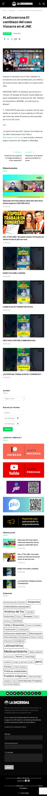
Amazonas (22, 602)
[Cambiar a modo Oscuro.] (39, 4)
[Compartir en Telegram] (19, 39)
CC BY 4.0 (20, 781)
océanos (7, 662)
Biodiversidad (9, 617)
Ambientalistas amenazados (17, 606)
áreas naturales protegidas (11, 684)
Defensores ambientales (15, 633)
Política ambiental (20, 667)
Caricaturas (7, 621)
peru (31, 662)
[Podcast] (28, 693)
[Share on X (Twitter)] (12, 39)
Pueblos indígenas (15, 676)
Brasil (36, 617)
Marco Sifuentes (23, 778)
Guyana (40, 637)
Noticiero (7, 33)
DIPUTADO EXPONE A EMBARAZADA (19, 340)
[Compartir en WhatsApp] (8, 39)
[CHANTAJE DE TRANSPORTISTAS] (23, 292)
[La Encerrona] (22, 3)
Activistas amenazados (10, 602)
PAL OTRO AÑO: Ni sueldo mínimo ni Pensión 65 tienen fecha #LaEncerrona (29, 556)
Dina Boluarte (24, 637)
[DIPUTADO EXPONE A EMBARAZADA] (23, 326)
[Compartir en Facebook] (4, 39)
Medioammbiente (9, 657)
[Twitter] (14, 693)
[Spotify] (25, 693)
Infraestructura (8, 641)
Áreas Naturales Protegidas (29, 681)
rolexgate (7, 681)
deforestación (35, 633)
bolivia (19, 617)
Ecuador (33, 637)
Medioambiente (15, 651)
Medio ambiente (36, 652)
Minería (19, 656)
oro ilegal (15, 662)
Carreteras (17, 621)
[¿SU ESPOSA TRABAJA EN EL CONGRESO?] (23, 359)
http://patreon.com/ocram (13, 137)
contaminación (23, 629)
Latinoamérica (13, 645)
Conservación (10, 629)
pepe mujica (24, 662)
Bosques (28, 616)
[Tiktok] (21, 693)
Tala (14, 681)
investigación (20, 641)
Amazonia (34, 602)
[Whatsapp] (39, 693)
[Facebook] (11, 693)
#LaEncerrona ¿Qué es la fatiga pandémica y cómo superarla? (13, 158)
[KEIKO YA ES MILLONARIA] (23, 258)
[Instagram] (18, 693)
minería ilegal (30, 657)
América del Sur (14, 611)
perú (38, 661)
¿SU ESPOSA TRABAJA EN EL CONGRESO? (22, 374)
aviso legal (25, 793)
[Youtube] (7, 693)
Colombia (37, 625)
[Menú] (3, 3)
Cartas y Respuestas (14, 625)
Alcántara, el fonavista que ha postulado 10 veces (34, 158)
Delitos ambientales (10, 637)
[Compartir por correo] (15, 39)
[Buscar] (43, 3)
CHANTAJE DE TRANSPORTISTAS (18, 307)
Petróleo (8, 667)
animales (30, 612)
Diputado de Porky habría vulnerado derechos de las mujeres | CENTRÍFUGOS (28, 542)
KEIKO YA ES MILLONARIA (14, 273)
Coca (29, 625)
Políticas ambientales (15, 671)
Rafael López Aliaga (34, 676)
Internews (20, 786)
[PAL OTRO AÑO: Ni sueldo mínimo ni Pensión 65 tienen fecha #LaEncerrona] (23, 222)
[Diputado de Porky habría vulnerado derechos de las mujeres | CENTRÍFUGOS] (23, 186)
